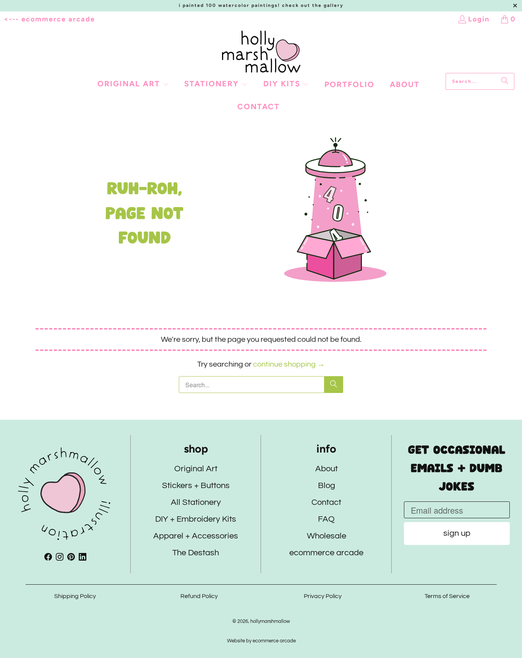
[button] (133, 84)
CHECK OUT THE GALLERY (313, 5)
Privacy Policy (323, 596)
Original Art (195, 469)
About (326, 469)
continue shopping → (289, 364)
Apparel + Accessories (195, 536)
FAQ (326, 519)
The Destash (195, 553)
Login (479, 19)
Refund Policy (199, 596)
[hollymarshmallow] (261, 52)
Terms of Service (447, 596)
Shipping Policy (75, 596)
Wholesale (326, 536)
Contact (326, 502)
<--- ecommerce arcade (49, 19)
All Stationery (196, 502)
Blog (326, 486)
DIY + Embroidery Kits (195, 519)
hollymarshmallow (270, 621)
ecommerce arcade (326, 553)
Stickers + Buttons (196, 486)
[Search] (504, 81)
